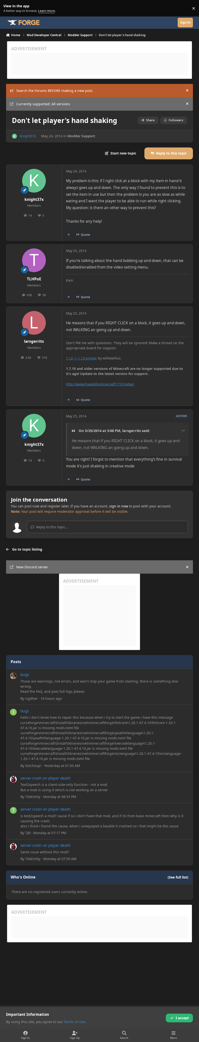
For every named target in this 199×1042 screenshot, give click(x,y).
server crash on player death (45, 778)
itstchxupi (33, 765)
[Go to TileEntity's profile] (13, 779)
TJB (27, 832)
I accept (182, 1018)
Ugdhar (31, 698)
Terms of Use (74, 1021)
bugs (24, 674)
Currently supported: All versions (43, 104)
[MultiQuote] (68, 234)
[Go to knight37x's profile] (14, 136)
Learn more (9, 8)
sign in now (118, 506)
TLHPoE (34, 279)
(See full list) (178, 877)
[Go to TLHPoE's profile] (34, 260)
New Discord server (32, 567)
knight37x (28, 136)
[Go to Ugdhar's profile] (13, 675)
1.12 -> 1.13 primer (81, 358)
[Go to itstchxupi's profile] (13, 712)
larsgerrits (34, 341)
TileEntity (32, 796)
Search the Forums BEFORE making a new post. (54, 90)
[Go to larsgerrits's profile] (34, 323)
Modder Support (81, 136)
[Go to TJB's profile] (13, 810)
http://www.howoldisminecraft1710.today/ (100, 384)
